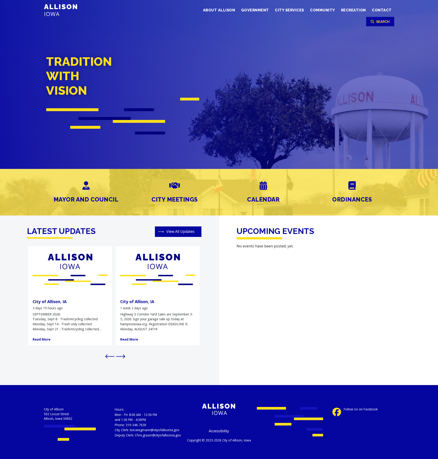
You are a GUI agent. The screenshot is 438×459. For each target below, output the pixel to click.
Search (383, 22)
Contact (382, 10)
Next (119, 356)
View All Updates (180, 231)
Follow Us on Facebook (361, 409)
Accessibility (219, 430)
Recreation (353, 10)
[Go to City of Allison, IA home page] (68, 9)
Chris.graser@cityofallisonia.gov (158, 435)
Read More (41, 339)
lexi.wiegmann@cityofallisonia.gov (154, 430)
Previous (108, 356)
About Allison (219, 10)
